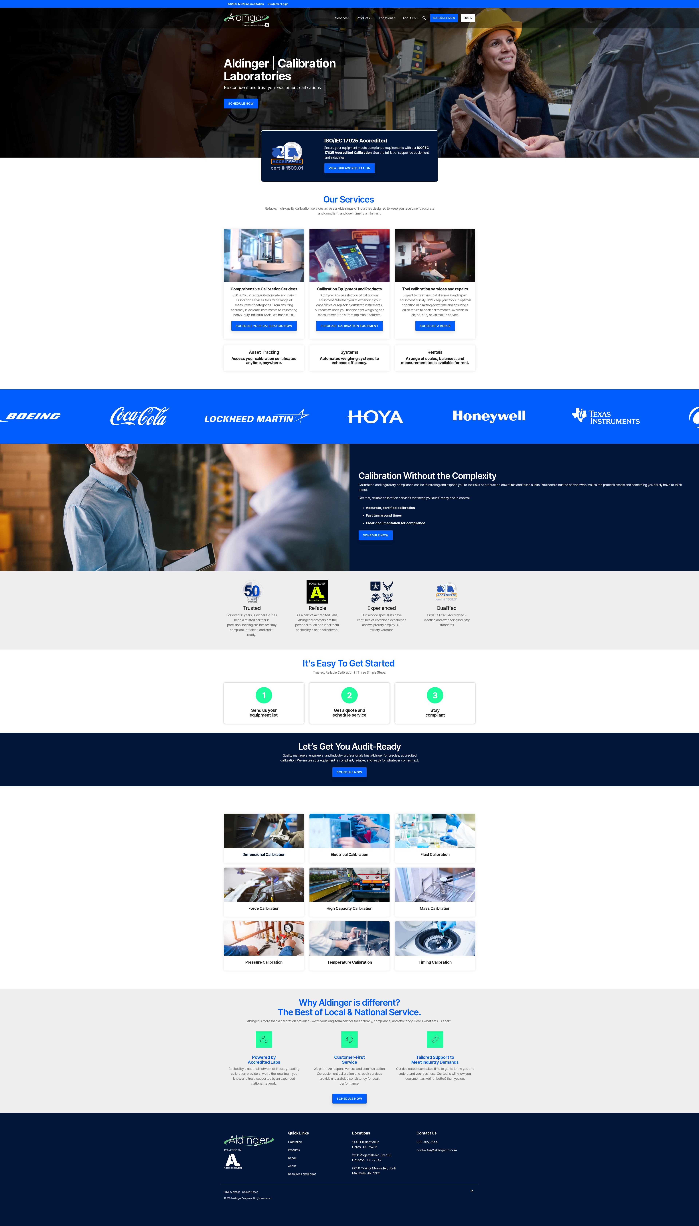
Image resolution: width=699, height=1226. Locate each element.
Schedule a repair (435, 326)
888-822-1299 (427, 1142)
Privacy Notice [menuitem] (232, 1191)
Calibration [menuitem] (295, 1142)
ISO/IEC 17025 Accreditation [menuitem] (246, 3)
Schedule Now (375, 535)
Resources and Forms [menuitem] (302, 1174)
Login (467, 17)
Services (341, 18)
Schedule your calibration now (264, 326)
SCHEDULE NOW (444, 17)
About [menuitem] (292, 1166)
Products (363, 18)
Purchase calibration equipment (349, 326)
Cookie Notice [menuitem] (250, 1191)
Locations (386, 18)
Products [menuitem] (294, 1150)
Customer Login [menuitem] (278, 3)
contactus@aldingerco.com (436, 1150)
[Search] (424, 18)
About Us (409, 18)
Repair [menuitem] (292, 1158)
